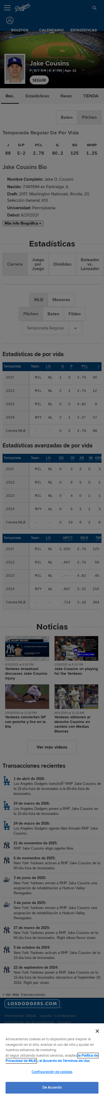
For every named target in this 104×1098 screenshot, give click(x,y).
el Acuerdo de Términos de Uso (64, 1061)
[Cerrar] (97, 1031)
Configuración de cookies (52, 1072)
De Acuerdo (52, 1087)
